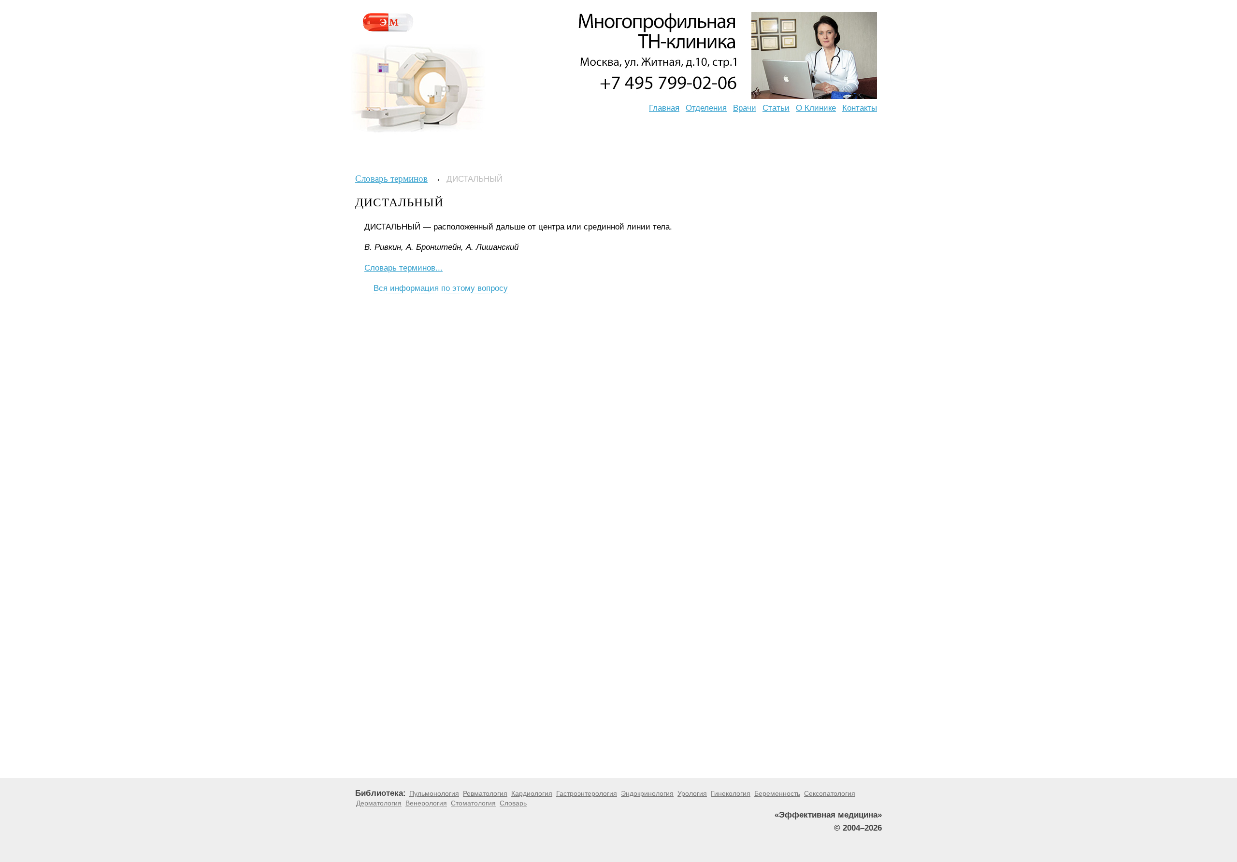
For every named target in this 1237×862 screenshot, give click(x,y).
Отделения (706, 108)
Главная (664, 108)
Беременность (777, 793)
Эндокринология (647, 793)
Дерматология (379, 803)
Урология (692, 793)
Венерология (426, 803)
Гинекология (730, 793)
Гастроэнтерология (586, 793)
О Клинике (816, 108)
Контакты (859, 108)
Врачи (744, 108)
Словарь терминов (391, 178)
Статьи (776, 108)
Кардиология (531, 793)
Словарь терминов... (403, 268)
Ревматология (485, 793)
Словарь (513, 803)
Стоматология (473, 803)
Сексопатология (829, 793)
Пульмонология (434, 793)
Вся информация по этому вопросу (441, 288)
